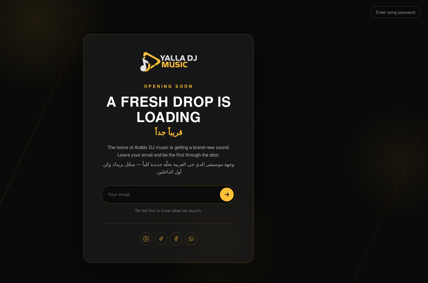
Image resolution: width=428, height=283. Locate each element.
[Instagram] (146, 238)
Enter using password (395, 12)
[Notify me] (227, 194)
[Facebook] (176, 238)
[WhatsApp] (191, 238)
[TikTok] (161, 238)
